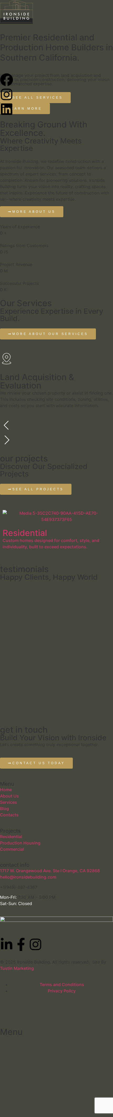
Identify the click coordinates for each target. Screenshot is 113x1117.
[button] (56, 426)
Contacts (9, 814)
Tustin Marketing (17, 968)
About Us (9, 796)
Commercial (12, 849)
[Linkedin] (6, 109)
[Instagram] (6, 94)
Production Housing (20, 842)
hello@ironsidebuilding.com (28, 877)
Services (8, 802)
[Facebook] (6, 79)
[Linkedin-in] (6, 944)
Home (6, 789)
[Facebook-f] (21, 944)
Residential (11, 836)
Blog (4, 808)
